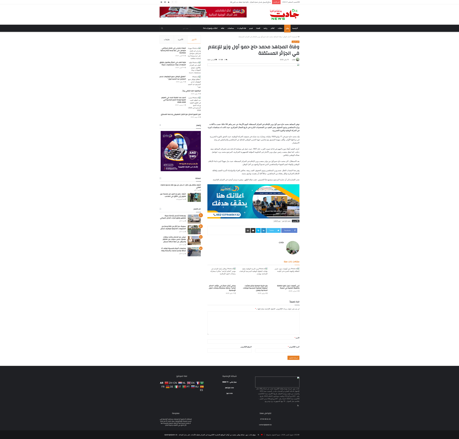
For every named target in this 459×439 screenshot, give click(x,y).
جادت (293, 59)
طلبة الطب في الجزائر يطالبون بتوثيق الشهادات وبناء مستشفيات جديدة (173, 63)
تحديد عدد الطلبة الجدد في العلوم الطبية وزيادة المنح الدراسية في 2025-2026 (173, 100)
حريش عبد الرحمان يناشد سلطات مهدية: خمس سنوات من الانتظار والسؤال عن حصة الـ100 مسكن (174, 239)
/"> (298, 185)
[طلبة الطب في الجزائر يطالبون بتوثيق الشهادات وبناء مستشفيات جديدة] (194, 67)
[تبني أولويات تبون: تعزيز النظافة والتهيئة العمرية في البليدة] (285, 243)
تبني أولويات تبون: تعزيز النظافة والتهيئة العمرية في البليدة (288, 254)
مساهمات (231, 28)
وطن (287, 28)
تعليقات (167, 39)
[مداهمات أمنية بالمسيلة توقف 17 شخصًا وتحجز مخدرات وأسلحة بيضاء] (194, 251)
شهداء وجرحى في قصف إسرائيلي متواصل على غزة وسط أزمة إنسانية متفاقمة (173, 50)
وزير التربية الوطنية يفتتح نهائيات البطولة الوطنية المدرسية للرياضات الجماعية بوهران (255, 256)
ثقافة (222, 28)
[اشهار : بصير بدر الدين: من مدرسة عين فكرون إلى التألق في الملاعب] (194, 197)
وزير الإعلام (277, 189)
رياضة (265, 28)
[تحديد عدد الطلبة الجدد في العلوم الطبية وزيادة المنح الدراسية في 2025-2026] (194, 104)
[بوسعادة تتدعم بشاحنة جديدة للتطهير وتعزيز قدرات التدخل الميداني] (194, 219)
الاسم (297, 305)
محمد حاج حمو (286, 189)
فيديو (251, 28)
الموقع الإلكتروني (246, 314)
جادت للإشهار (229, 355)
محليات (280, 28)
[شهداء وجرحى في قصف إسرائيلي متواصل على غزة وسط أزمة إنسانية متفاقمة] (194, 53)
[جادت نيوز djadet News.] (284, 14)
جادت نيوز (229, 361)
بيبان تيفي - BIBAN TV (229, 349)
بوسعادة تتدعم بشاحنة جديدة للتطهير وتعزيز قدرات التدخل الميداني (248, 2)
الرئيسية (295, 28)
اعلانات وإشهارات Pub (210, 28)
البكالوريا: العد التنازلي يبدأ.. (191, 90)
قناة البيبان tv (241, 28)
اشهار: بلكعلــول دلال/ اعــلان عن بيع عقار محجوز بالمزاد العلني (180, 186)
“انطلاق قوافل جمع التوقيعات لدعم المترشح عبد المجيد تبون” (173, 78)
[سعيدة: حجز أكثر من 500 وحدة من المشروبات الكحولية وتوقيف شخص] (194, 229)
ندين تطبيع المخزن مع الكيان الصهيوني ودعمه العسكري (181, 114)
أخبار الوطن (287, 37)
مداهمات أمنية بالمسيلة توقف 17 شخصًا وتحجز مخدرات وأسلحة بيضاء (173, 249)
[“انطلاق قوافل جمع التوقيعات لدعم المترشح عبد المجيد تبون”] (194, 82)
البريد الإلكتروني (293, 314)
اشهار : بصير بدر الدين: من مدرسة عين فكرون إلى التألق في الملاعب (173, 195)
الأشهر (194, 39)
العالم (272, 28)
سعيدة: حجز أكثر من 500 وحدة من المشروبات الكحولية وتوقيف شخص (173, 227)
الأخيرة (180, 39)
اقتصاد (258, 28)
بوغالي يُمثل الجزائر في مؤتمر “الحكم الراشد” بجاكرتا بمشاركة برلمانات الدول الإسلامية (222, 256)
